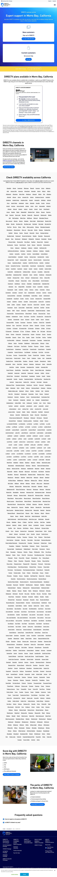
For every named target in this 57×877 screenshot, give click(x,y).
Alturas (14, 197)
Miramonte (46, 483)
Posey (23, 573)
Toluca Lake (24, 686)
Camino (29, 254)
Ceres (30, 275)
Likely (48, 441)
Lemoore (37, 441)
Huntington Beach (35, 397)
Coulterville (9, 298)
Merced (41, 477)
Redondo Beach (12, 588)
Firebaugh (10, 346)
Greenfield (10, 373)
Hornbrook (10, 397)
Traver (29, 689)
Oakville (25, 525)
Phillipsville (37, 552)
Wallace (11, 710)
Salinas (30, 605)
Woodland (15, 734)
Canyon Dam (46, 260)
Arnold (8, 206)
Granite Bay (18, 370)
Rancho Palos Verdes (13, 582)
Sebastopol (16, 638)
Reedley (9, 591)
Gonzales (22, 367)
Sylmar (45, 674)
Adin (8, 191)
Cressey (9, 301)
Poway (41, 573)
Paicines (31, 537)
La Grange (29, 424)
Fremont (49, 355)
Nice (32, 513)
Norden (21, 516)
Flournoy (36, 346)
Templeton (42, 680)
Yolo (7, 737)
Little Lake (33, 444)
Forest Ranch (41, 349)
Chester (9, 277)
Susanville (27, 674)
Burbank (46, 242)
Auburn (25, 209)
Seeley (22, 638)
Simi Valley (24, 647)
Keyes (31, 415)
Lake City (17, 433)
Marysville (9, 471)
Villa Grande (10, 707)
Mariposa (23, 468)
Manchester (11, 465)
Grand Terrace (9, 370)
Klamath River (12, 421)
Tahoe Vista (17, 677)
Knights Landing (28, 421)
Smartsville (46, 647)
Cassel (30, 269)
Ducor (42, 319)
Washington (10, 713)
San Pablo (17, 623)
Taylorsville (42, 677)
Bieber (7, 224)
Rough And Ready (44, 599)
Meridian (47, 477)
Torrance (48, 686)
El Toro (22, 331)
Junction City (38, 409)
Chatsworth (48, 275)
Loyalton (9, 459)
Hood (36, 394)
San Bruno (40, 608)
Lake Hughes (40, 433)
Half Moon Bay (38, 379)
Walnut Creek (22, 710)
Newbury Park (28, 510)
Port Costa (10, 570)
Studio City (46, 668)
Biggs (19, 227)
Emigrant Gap (25, 334)
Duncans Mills (10, 322)
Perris (7, 552)
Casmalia (19, 269)
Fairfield (49, 337)
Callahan (41, 251)
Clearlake (29, 283)
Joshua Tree (25, 409)
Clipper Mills (21, 286)
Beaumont (36, 215)
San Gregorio (24, 614)
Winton (9, 731)
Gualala (38, 376)
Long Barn (40, 450)
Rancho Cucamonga (32, 579)
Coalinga (46, 286)
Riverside (30, 596)
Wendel (13, 716)
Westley (27, 719)
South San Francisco (14, 659)
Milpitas (28, 483)
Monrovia (29, 489)
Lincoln (10, 444)
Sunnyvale (48, 671)
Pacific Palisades (11, 537)
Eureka (28, 337)
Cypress (18, 304)
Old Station (25, 528)
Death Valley (29, 307)
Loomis (13, 453)
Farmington (33, 340)
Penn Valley (35, 549)
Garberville (48, 358)
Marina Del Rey (15, 468)
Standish (14, 662)
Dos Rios (33, 316)
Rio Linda (27, 593)
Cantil (17, 260)
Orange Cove (23, 531)
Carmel (7, 266)
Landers (8, 438)
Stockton (35, 665)
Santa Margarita (37, 629)
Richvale (48, 591)
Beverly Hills (48, 221)
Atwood (15, 209)
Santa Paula (21, 632)
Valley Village (39, 701)
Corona (49, 292)
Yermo (43, 734)
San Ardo (25, 608)
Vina (22, 707)
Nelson (32, 507)
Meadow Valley (32, 474)
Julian (31, 409)
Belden (49, 215)
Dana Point (36, 304)
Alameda (33, 191)
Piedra (13, 555)
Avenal (36, 209)
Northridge (41, 519)
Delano (8, 310)
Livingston (21, 447)
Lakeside (29, 435)
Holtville (47, 391)
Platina (39, 561)
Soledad (37, 650)
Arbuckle (32, 203)
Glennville (49, 364)
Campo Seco (33, 257)
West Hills (31, 716)
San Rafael (39, 623)
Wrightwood (37, 734)
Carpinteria (48, 266)
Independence (9, 403)
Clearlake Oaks (36, 283)
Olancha (19, 528)
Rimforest (15, 593)
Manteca (28, 465)
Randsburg (46, 582)
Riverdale (24, 596)
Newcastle (36, 510)
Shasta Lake (25, 641)
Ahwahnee (27, 191)
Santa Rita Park (29, 632)
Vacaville (36, 698)
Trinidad (48, 689)
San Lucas (47, 617)
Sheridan (40, 641)
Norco (16, 516)
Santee (18, 614)
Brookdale (43, 239)
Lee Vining (9, 441)
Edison (31, 325)
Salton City (36, 605)
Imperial (38, 400)
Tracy (17, 689)
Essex (19, 337)
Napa (8, 507)
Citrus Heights (36, 280)
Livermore (14, 447)
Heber (7, 388)
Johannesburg (12, 409)
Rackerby (26, 576)
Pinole (15, 558)
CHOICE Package (7, 849)
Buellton (33, 242)
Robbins (36, 596)
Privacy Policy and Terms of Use (49, 851)
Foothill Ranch (9, 349)
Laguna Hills (24, 430)
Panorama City (22, 543)
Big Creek (41, 224)
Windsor (28, 728)
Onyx (12, 531)
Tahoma (24, 677)
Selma (34, 638)
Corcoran (38, 292)
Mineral (33, 483)
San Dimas (24, 611)
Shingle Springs (11, 644)
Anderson (8, 200)
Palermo (40, 537)
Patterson (32, 546)
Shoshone (26, 644)
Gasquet (31, 361)
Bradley (35, 236)
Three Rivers (10, 686)
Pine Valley (48, 555)
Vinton (33, 707)
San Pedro (24, 623)
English (49, 1)
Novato (8, 522)
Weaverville (37, 713)
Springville (37, 659)
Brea (12, 239)
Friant (28, 358)
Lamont (41, 435)
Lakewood (35, 435)
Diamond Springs (19, 313)
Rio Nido (33, 593)
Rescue (19, 591)
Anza (8, 203)
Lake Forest (32, 433)
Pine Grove (30, 555)
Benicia (15, 221)
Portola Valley (17, 573)
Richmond (41, 591)
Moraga (16, 495)
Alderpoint (8, 194)
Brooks (49, 239)
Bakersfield (23, 212)
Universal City (16, 698)
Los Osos (30, 456)
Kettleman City (25, 415)
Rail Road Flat (33, 576)
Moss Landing (18, 498)
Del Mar (42, 307)
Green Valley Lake (39, 370)
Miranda (11, 486)
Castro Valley (48, 269)
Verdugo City (26, 704)
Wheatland (17, 722)
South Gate (20, 656)
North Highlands (36, 516)
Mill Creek (46, 480)
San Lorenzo (40, 617)
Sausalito (22, 635)
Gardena (25, 361)
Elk (38, 331)
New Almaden (46, 507)
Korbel (41, 421)
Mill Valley (10, 483)
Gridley (42, 373)
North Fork (27, 516)
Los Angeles (42, 453)
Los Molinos (16, 456)
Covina (27, 298)
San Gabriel (48, 611)
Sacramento (11, 605)
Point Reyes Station (23, 567)
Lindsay (21, 444)
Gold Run (11, 367)
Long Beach (48, 450)
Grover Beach (24, 376)
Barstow (12, 215)
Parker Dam (44, 543)
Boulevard (18, 236)
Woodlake (9, 734)
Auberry (20, 209)
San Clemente (9, 611)
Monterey (22, 492)
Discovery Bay (42, 313)
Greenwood (30, 373)
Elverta (12, 334)
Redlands (48, 585)
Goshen (37, 367)
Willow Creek (33, 725)
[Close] (54, 870)
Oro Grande (22, 534)
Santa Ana (30, 626)
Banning (48, 212)
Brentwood (17, 239)
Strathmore (22, 668)
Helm (18, 388)
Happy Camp (18, 382)
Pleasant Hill (26, 564)
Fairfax (44, 337)
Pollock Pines (32, 567)
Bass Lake (17, 215)
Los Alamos (28, 453)
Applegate (21, 203)
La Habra (36, 424)
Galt (43, 358)
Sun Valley (35, 671)
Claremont (10, 283)
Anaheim (48, 197)
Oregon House (38, 531)
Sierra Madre (40, 644)
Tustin (49, 692)
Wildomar (15, 725)
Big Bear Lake (27, 224)
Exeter (32, 337)
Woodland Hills (24, 734)
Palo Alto (23, 540)
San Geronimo (11, 614)
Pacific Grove (44, 534)
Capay (9, 263)
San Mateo (48, 620)
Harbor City (26, 382)
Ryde (49, 602)
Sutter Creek (39, 674)
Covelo (22, 298)
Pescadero (13, 552)
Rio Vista (44, 593)
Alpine (39, 194)
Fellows (10, 343)
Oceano (42, 525)
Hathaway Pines (10, 385)
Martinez (48, 468)
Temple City (35, 680)
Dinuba (35, 313)
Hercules (45, 382)
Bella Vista (22, 218)
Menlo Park (29, 477)
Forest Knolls (33, 349)
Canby (47, 257)
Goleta (17, 367)
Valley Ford (23, 701)
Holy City (10, 394)
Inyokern (35, 403)
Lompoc (28, 450)
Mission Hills (18, 486)
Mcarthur (47, 471)
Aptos (26, 203)
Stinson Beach (20, 665)
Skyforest (31, 647)
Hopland (46, 394)
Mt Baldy (28, 504)
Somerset (49, 650)
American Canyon (39, 197)
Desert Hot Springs (40, 310)
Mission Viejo (26, 486)
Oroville (33, 534)
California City (42, 248)
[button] (28, 819)
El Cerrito (9, 328)
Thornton (29, 683)
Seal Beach (48, 635)
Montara (42, 489)
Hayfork (35, 385)
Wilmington (46, 725)
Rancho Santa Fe (24, 582)
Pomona (40, 567)
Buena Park (40, 242)
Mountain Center (37, 501)
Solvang (43, 650)
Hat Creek (39, 382)
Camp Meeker (36, 254)
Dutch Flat (41, 322)
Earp (13, 325)
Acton (42, 188)
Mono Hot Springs (20, 489)
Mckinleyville (23, 474)
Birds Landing (30, 227)
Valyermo (47, 701)
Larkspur (14, 438)
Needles (27, 507)
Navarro (21, 507)
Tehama (22, 680)
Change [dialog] (10, 1)
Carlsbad (47, 263)
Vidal (49, 704)
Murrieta (41, 504)
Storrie (47, 665)
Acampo (38, 188)
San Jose (47, 614)
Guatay (48, 376)
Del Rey (48, 307)
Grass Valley (25, 370)
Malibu (38, 462)
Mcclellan (10, 474)
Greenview (16, 373)
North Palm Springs (22, 519)
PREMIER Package (5, 855)
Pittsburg (10, 561)
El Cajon (43, 325)
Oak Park (30, 522)
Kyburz (46, 421)
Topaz (42, 686)
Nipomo (47, 513)
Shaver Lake (33, 641)
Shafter (7, 641)
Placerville (27, 561)
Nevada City (38, 507)
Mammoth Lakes (46, 462)
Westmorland (42, 719)
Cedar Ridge (9, 275)
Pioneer (28, 558)
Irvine (44, 403)
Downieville (16, 319)
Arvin (36, 206)
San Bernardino (33, 608)
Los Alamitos (20, 453)
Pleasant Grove (17, 564)
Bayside (24, 215)
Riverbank (18, 596)
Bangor (43, 212)
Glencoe (26, 364)
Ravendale (9, 585)
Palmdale (17, 540)
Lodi (45, 447)
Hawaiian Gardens (20, 385)
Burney (16, 245)
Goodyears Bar (30, 367)
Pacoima (25, 537)
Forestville (10, 352)
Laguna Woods (41, 430)
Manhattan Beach (20, 465)
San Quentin (32, 623)
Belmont (36, 218)
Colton (36, 289)
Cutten (13, 304)
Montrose (48, 492)
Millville (22, 483)
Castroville (10, 272)
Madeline (15, 462)
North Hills (44, 516)
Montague (35, 489)
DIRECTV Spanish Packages (7, 859)
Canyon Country (37, 260)
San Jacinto (32, 614)
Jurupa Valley (11, 412)
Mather (15, 471)
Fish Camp (16, 346)
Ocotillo (10, 528)
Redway (19, 588)
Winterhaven (41, 728)
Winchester (21, 728)
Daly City (30, 304)
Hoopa (41, 394)
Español (54, 1)
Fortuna (15, 355)
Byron (12, 248)
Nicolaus (37, 513)
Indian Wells (18, 403)
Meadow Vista (40, 474)
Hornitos (16, 397)
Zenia (38, 740)
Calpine (11, 254)
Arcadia (38, 203)
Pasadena (11, 546)
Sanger (24, 626)
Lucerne (15, 459)
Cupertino (47, 301)
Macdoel (48, 459)
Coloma (31, 289)
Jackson (16, 406)
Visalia (38, 707)
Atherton (48, 206)
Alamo (38, 191)
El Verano (27, 331)
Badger (13, 212)
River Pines (11, 596)
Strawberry (29, 668)
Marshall (37, 468)
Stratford (10, 668)
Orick (45, 531)
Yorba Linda (12, 737)
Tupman (32, 662)
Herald (22, 388)
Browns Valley (12, 242)
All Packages (6, 842)
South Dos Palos (46, 653)
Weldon (8, 716)
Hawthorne (29, 385)
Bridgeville (31, 239)
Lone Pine (34, 450)
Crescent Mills (46, 298)
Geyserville (8, 364)
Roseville (32, 599)
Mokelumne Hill (10, 489)
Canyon (30, 260)
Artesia (27, 206)
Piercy (18, 555)
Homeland (16, 394)
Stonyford (41, 665)
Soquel (31, 653)
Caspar (25, 269)
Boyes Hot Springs (26, 236)
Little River (39, 444)
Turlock (16, 668)
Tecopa (9, 680)
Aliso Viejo (21, 194)
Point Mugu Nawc (12, 567)
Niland (42, 513)
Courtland (16, 298)
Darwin (48, 304)
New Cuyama (10, 510)
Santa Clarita (11, 629)
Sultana (22, 671)
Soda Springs (22, 650)
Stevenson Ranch (40, 662)
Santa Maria (46, 629)
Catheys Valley (26, 272)
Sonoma (20, 653)
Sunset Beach (14, 674)
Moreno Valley (22, 495)
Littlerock (46, 444)
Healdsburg (48, 385)
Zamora (33, 740)
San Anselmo (18, 608)
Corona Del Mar (11, 295)
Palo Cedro (30, 540)
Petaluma (19, 552)
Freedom (43, 355)
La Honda (42, 424)
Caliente (36, 248)
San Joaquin (40, 614)
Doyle (22, 319)
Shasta (19, 641)
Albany (44, 191)
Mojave (46, 486)
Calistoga (35, 251)
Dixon (48, 313)
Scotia (28, 635)
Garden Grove (9, 361)
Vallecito (48, 698)
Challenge (41, 275)
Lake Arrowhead (9, 433)
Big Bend (35, 224)
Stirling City (28, 665)
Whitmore (46, 722)
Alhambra (15, 194)
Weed (43, 713)
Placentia (21, 561)
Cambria (23, 254)
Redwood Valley (45, 588)
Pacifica (19, 537)
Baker (17, 212)
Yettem (48, 734)
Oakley (19, 525)
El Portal (48, 328)
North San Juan (33, 519)
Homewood (24, 394)
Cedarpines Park (17, 275)
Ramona (48, 576)
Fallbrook (18, 340)
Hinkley (32, 391)
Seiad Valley (29, 638)
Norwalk (47, 519)
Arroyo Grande (20, 206)
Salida (25, 605)
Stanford (20, 662)
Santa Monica (12, 632)
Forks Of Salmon (18, 352)
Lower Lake (47, 456)
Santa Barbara (38, 626)
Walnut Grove (31, 710)
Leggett (15, 441)
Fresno (23, 358)
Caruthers (13, 269)
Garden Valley (18, 361)
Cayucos (34, 272)
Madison (27, 462)
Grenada (37, 373)
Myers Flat (46, 504)
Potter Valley (35, 573)
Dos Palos (26, 316)
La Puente (27, 427)
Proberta (15, 576)
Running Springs (36, 602)
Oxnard (38, 534)
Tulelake (37, 692)
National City (14, 507)
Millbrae (17, 483)
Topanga (37, 686)
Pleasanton (33, 564)
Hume (27, 397)
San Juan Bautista (11, 617)
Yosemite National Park (28, 737)
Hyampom (15, 400)
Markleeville (30, 468)
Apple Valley (14, 203)
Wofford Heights (31, 731)
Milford (40, 480)
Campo (26, 257)
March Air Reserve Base (43, 465)
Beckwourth (43, 215)
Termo (47, 680)
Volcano (47, 707)
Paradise (30, 543)
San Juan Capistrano (22, 617)
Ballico (37, 212)
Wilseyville (10, 728)
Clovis (34, 286)
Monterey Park (30, 492)
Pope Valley (46, 567)
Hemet (14, 188)
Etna (23, 337)
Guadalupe (32, 376)
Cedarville (25, 275)
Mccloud (16, 474)
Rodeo (47, 596)
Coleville (21, 289)
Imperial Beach (45, 400)
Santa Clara (46, 626)
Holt (42, 391)
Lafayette (8, 430)
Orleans (16, 534)
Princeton (9, 576)
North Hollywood (12, 519)
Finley (47, 343)
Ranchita (13, 579)
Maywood (27, 471)
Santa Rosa (38, 632)
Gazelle (36, 361)
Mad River (9, 462)
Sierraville (47, 644)
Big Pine (9, 227)
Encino (43, 334)
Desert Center (31, 310)
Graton (32, 370)
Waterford (17, 713)
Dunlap (17, 322)
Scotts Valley (41, 635)
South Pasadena (39, 656)
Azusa (8, 212)
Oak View (42, 522)
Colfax (26, 289)
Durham (35, 322)
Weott (18, 716)
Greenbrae (48, 370)
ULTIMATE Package (5, 852)
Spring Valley (30, 659)
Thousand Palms (47, 683)
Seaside (10, 638)
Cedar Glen (46, 272)
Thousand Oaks (37, 683)
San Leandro (32, 617)
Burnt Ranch (23, 245)
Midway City (34, 480)
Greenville (23, 373)
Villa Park (17, 707)
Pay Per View (16, 853)
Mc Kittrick (41, 471)
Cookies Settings (14, 874)
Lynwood (35, 459)
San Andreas (10, 608)
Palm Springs (10, 540)
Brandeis (40, 236)
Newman (48, 510)
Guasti (43, 376)
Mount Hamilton (37, 498)
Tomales (31, 686)
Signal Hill (10, 647)
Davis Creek (21, 307)
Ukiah (47, 695)
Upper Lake (29, 698)
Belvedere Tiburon (43, 218)
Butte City (39, 245)
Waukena (30, 713)
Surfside (21, 674)
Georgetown (43, 361)
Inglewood (29, 403)
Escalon (49, 334)
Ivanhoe (10, 406)
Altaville (9, 197)
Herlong (28, 388)
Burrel (28, 245)
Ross (37, 599)
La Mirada (14, 427)
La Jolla (48, 424)
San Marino (34, 620)
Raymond (15, 585)
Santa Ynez (45, 632)
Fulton (39, 358)
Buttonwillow (46, 245)
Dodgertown (15, 316)
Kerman (12, 415)
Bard (7, 215)
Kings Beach (44, 415)
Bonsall (26, 233)
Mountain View (21, 504)
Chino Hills (47, 277)
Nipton (12, 516)
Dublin (37, 319)
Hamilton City (47, 379)
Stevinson (48, 662)
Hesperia (43, 388)
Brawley (7, 239)
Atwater (9, 209)
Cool (25, 292)
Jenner (46, 406)
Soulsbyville (38, 653)
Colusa (48, 289)
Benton (21, 221)
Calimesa (22, 251)
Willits (27, 725)
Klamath (46, 418)
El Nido (43, 328)
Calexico (30, 248)
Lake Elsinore (24, 433)
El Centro (48, 325)
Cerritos (36, 275)
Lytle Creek (41, 459)
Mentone (36, 477)
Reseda (25, 591)
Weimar (48, 713)
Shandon (13, 641)
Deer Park (36, 307)
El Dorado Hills (22, 328)
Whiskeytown (25, 722)
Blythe (35, 230)
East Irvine (18, 325)
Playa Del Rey (45, 561)
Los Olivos (23, 456)
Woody (31, 734)
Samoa (47, 605)
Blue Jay (24, 230)
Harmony (33, 382)
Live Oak (9, 447)
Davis (15, 307)
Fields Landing (35, 343)
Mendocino (10, 477)
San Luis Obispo (10, 620)
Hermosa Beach (35, 388)
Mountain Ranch (12, 504)
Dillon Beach (28, 313)
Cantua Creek (23, 260)
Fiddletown (27, 343)
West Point (48, 716)
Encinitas (38, 334)
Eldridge (34, 331)
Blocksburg (9, 230)
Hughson (22, 397)
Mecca (47, 474)
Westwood (10, 722)
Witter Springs (21, 731)
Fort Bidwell (27, 352)
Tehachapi (15, 680)
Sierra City (33, 644)
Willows (40, 725)
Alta (44, 194)
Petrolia (25, 552)
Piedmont (8, 555)
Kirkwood (33, 418)
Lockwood (39, 447)
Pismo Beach (46, 558)
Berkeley (26, 221)
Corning (44, 292)
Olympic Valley (45, 528)
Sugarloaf (8, 671)
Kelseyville (34, 412)
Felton (15, 343)
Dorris (20, 316)
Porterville (47, 570)
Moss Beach (11, 498)
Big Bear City (19, 224)
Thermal (24, 683)
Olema (31, 528)
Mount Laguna (10, 501)
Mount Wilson (27, 501)
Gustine (21, 379)
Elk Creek (43, 331)
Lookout (8, 453)
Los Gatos (9, 456)
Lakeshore (22, 435)
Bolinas (16, 233)
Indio (24, 403)
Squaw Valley (45, 659)
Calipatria (29, 251)
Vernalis (33, 704)
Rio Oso (39, 593)
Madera (21, 462)
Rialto (29, 591)
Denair (18, 310)
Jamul (35, 406)
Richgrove (35, 591)
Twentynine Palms (24, 695)
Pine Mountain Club (39, 555)
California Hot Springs (13, 251)
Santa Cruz (19, 629)
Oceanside (48, 525)
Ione (40, 403)
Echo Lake (25, 325)
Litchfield (26, 444)
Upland (23, 698)
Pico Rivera (48, 552)
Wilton (15, 728)
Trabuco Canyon (11, 689)
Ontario (7, 531)
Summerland (28, 671)
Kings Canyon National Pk (15, 418)
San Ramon (46, 623)
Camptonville (41, 257)
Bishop (37, 227)
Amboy (32, 197)
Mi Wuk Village (12, 480)
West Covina (24, 716)
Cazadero (40, 272)
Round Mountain (10, 602)
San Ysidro (18, 626)
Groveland (16, 376)
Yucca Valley (26, 740)
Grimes (47, 373)
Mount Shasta (19, 501)
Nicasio (27, 513)
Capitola (25, 263)
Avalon (31, 209)
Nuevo (19, 522)
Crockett (26, 301)
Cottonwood (47, 295)
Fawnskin (39, 340)
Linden (15, 444)
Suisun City (15, 671)
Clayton (23, 283)
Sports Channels (17, 844)
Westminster (34, 719)
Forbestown (18, 349)
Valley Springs (31, 701)
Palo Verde (37, 540)
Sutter (33, 674)
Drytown (27, 319)
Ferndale (20, 343)
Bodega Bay (47, 230)
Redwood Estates (35, 588)
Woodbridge (46, 731)
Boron (37, 233)
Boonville (32, 233)
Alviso (19, 197)
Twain (9, 695)
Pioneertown (34, 558)
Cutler (8, 304)
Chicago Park (16, 277)
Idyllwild (29, 400)
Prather (47, 573)
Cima (29, 280)
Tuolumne (43, 692)
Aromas (13, 206)
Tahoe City (10, 677)
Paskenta (18, 546)
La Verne (40, 427)
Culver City (41, 301)
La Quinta (34, 427)
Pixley (15, 561)
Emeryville (18, 334)
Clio (16, 286)
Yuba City (49, 737)
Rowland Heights (20, 602)
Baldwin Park (31, 212)
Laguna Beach (15, 430)
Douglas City (40, 316)
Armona (48, 203)
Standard (8, 662)
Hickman (49, 388)
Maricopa (26, 188)
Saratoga (16, 635)
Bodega (41, 230)
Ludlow (29, 459)
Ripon (49, 593)
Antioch (49, 200)
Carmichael (33, 266)
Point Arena (47, 564)
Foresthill (48, 349)
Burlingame (10, 245)
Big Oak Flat (48, 224)
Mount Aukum (27, 498)
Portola (10, 573)
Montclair (48, 489)
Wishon (15, 731)
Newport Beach (11, 513)
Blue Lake (30, 230)
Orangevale (31, 531)
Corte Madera (26, 295)
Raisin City (41, 576)
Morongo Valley (39, 495)
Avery (40, 209)
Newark (32, 188)
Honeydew (31, 394)
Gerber (49, 361)
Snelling (15, 650)
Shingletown (19, 644)
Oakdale (48, 522)
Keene (28, 412)
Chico (22, 277)
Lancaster (47, 435)
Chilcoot (27, 277)
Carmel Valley (25, 266)
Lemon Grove (30, 441)
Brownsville (20, 242)
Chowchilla (11, 280)
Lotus (41, 456)
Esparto (14, 337)
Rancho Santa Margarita (36, 582)
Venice (14, 704)
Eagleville (48, 322)
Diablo (48, 310)
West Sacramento (10, 719)
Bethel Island (40, 221)
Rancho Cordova (21, 579)
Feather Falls (47, 340)
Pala (35, 537)
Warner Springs (39, 710)
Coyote (32, 298)
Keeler (23, 412)
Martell (42, 468)
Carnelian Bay (40, 266)
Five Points (23, 346)
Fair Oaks (38, 337)
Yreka (43, 737)
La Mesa (8, 427)
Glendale (9, 188)
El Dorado (15, 328)
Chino (41, 277)
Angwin (31, 200)
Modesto (40, 486)
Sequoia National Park (43, 638)
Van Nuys (9, 704)
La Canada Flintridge (12, 424)
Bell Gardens (15, 218)
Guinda (15, 379)
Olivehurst (37, 528)
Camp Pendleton (12, 257)
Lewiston (43, 441)
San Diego (16, 611)
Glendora (31, 364)
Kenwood (46, 412)
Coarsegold (10, 289)
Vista (42, 707)
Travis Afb (35, 689)
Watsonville (24, 713)
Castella (41, 269)
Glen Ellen (19, 364)
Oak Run (36, 522)
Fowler (29, 355)
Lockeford (32, 447)
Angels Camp (16, 200)
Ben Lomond (9, 221)
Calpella (47, 251)
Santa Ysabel (9, 635)
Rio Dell (21, 593)
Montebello (15, 492)
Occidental (36, 525)
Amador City (25, 197)
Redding (42, 585)
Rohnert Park (11, 599)
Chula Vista (24, 280)
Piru (40, 558)
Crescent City (38, 298)
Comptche (8, 292)
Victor (38, 704)
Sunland (42, 671)
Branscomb (47, 236)
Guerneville (9, 379)
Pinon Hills (21, 558)
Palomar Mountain (45, 540)
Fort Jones (9, 355)
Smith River (8, 650)
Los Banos (48, 453)
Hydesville (22, 400)
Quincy (21, 576)
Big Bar (13, 224)
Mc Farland (34, 471)
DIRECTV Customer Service (49, 841)
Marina (8, 468)
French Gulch (17, 358)
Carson (7, 269)
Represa (14, 591)
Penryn (48, 549)
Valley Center (16, 701)
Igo (33, 400)
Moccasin (33, 486)
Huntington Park (45, 397)
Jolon (19, 409)
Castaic (35, 269)
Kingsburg (26, 418)
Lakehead (9, 435)
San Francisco (40, 611)
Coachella (40, 286)
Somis (15, 653)
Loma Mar (16, 450)
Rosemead (25, 599)
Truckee (21, 692)
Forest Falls (25, 349)
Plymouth (40, 564)
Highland (21, 391)
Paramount (36, 543)
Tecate (48, 677)
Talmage (30, 677)
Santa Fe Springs (27, 629)
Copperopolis (31, 292)
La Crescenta (22, 424)
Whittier (10, 725)
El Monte (37, 328)
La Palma (21, 427)
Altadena (49, 194)
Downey (10, 319)
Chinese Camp (34, 277)
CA (13, 828)
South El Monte (12, 656)
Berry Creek (33, 221)
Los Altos (34, 453)
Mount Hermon (46, 498)
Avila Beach (46, 209)
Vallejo (9, 701)
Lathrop (20, 438)
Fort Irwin (47, 352)
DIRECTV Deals (38, 845)
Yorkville (19, 737)
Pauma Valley (44, 546)
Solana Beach (30, 650)
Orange (17, 531)
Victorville (43, 704)
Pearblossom (19, 549)
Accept (24, 874)
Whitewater (40, 722)
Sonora (26, 653)
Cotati (40, 295)
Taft (50, 674)
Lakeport (16, 435)
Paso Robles (25, 546)
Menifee (23, 477)
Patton (37, 546)
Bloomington (17, 230)
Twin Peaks (42, 695)
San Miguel (10, 623)
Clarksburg (17, 283)
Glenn (43, 364)
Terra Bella (8, 683)
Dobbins (8, 316)
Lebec (49, 438)
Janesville (41, 406)
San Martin (41, 620)
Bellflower (29, 218)
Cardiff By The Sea (33, 263)
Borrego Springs (44, 233)
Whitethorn (32, 722)
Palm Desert (47, 537)
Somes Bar (9, 653)
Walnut (16, 710)
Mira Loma (39, 483)
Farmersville (25, 340)
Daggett (24, 304)
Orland (10, 534)
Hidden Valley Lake (13, 391)
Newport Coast (20, 513)
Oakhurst (8, 525)
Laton (25, 438)
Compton (14, 292)
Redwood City (26, 588)
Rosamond (18, 599)
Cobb (16, 289)
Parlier (49, 543)
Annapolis (36, 200)
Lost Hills (36, 456)
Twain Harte (16, 695)
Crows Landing (33, 301)
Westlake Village (20, 719)
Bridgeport (24, 239)
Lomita (22, 450)
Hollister (38, 391)
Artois (32, 206)
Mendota (17, 477)
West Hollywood (40, 716)
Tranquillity (23, 689)
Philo (42, 552)
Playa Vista (9, 564)
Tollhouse (17, 686)
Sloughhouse (38, 647)
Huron (10, 400)
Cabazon (17, 248)
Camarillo (17, 254)
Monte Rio (8, 492)
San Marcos (27, 620)
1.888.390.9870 (19, 182)
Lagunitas (49, 430)
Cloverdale (28, 286)
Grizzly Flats (10, 376)
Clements (11, 286)
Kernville (18, 415)
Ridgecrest (8, 593)
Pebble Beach (27, 549)
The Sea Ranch (16, 683)
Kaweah (19, 412)
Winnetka (34, 728)
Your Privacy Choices (50, 848)
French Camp (9, 358)
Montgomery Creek (39, 492)
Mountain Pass (46, 501)
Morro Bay (47, 495)
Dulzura (47, 319)
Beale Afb (30, 215)
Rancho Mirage (42, 579)
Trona (16, 692)
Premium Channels (15, 847)
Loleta (48, 447)
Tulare (31, 692)
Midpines (27, 480)
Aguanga (20, 191)
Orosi (28, 534)
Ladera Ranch (47, 427)
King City (37, 415)
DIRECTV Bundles (39, 842)
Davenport (10, 307)
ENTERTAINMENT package (7, 845)
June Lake (45, 409)
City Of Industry (45, 280)
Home (4, 828)
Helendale (12, 388)
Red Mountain (29, 585)
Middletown (20, 480)
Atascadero (42, 206)
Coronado (19, 295)
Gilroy (14, 364)
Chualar (17, 280)
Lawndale (30, 438)
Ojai (15, 528)
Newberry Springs (19, 510)
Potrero (28, 573)
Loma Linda (9, 450)
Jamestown (29, 406)
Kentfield (40, 412)
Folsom (42, 346)
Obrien (30, 525)
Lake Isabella (48, 433)
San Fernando (31, 611)
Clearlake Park (45, 283)
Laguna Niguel (32, 430)
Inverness (20, 188)
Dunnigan (23, 322)
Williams (22, 725)
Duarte (32, 319)
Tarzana (36, 677)
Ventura (20, 704)
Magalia (33, 462)
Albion (48, 191)
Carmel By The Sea (15, 266)
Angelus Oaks (24, 200)
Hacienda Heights (28, 379)
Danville (43, 304)
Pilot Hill (24, 555)
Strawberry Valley (37, 668)
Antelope (43, 200)
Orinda (49, 531)
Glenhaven (38, 364)
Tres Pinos (42, 689)
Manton (34, 465)
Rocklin (42, 596)
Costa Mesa (34, 295)
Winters (48, 728)
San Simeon (11, 626)
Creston (20, 301)
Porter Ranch (40, 570)
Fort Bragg (34, 352)
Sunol (7, 674)
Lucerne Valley (22, 459)
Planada (33, 561)
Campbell (20, 257)
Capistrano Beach (16, 263)
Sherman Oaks (47, 641)
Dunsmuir (29, 322)
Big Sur (15, 227)
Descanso (23, 310)
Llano (27, 447)
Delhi (13, 310)
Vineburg (27, 707)
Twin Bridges (34, 695)
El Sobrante (16, 331)
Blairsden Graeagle (45, 227)
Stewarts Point (11, 665)
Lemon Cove (22, 441)
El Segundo (8, 331)
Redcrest (36, 585)
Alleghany (28, 194)
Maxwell (21, 471)
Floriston (30, 346)
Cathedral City (17, 272)
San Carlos (47, 608)
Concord (20, 292)
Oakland (14, 525)
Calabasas (23, 248)
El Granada (31, 328)
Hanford (12, 382)
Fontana (47, 346)
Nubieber (14, 522)
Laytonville (37, 438)
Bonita (21, 233)
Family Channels (17, 850)
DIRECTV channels (7, 160)
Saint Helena (19, 605)
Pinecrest (10, 558)
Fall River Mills (10, 340)
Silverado (17, 647)
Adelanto (48, 188)
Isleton (49, 403)
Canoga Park (11, 260)
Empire (32, 334)
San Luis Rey (19, 620)
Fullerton (34, 358)
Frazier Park (36, 355)
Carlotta (41, 263)
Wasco (46, 710)
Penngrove (42, 549)
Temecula (27, 680)
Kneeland (19, 421)
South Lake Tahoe (29, 656)
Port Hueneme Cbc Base (29, 570)
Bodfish (10, 233)
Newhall (42, 510)
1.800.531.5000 (38, 181)
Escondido (8, 337)
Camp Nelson (44, 254)
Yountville (38, 737)
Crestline (14, 301)
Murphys (35, 504)
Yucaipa (20, 740)
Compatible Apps (28, 842)
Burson (33, 245)
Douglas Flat (48, 316)
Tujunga (27, 692)
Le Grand (44, 438)
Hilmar (27, 391)
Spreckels (22, 659)
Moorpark (9, 495)
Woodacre (39, 731)
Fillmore (42, 343)
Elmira (7, 334)
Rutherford (44, 602)
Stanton (26, 662)
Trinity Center (10, 692)
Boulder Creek (10, 236)
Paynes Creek (10, 549)
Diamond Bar (10, 313)
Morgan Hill (31, 495)
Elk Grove (49, 331)
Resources (47, 844)
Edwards (37, 325)
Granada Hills (44, 367)
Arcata (42, 203)
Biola (24, 227)
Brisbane (37, 239)
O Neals (24, 522)
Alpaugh (35, 194)
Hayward (41, 385)
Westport (49, 719)
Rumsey (28, 602)
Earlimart (8, 325)
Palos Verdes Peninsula (11, 543)
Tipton (46, 656)
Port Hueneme (17, 570)
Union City (9, 698)
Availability (9, 828)
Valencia (42, 698)
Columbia (42, 289)
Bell (10, 218)
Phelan (30, 552)
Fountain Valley (22, 355)
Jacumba (22, 406)
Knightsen (35, 421)
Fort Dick (41, 352)
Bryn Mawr (27, 242)
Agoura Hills (14, 191)
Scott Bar (33, 635)
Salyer (42, 605)
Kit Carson (39, 418)
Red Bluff (22, 585)
